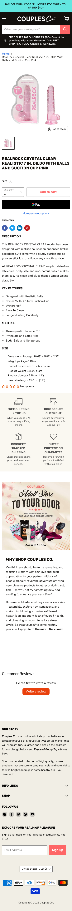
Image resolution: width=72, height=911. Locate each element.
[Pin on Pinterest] (27, 228)
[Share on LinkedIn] (19, 228)
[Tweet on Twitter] (12, 228)
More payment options (36, 213)
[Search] (65, 29)
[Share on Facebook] (5, 228)
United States (34, 869)
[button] (11, 386)
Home (6, 53)
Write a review (36, 691)
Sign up (57, 850)
